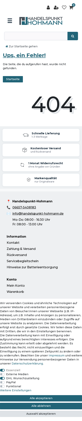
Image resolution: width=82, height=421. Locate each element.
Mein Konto (16, 285)
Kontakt (13, 243)
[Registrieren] (56, 7)
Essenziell (13, 370)
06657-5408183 (24, 207)
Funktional (13, 386)
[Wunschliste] (64, 7)
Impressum (56, 355)
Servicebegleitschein (23, 261)
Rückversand (17, 255)
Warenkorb (15, 292)
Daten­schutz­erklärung (27, 363)
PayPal (11, 382)
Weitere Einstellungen (15, 390)
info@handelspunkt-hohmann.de (38, 213)
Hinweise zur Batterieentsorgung (32, 267)
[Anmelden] (48, 7)
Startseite (13, 79)
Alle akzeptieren (41, 398)
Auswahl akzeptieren (41, 413)
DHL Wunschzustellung (22, 378)
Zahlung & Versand (21, 249)
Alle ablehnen (41, 406)
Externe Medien (17, 374)
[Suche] (73, 36)
